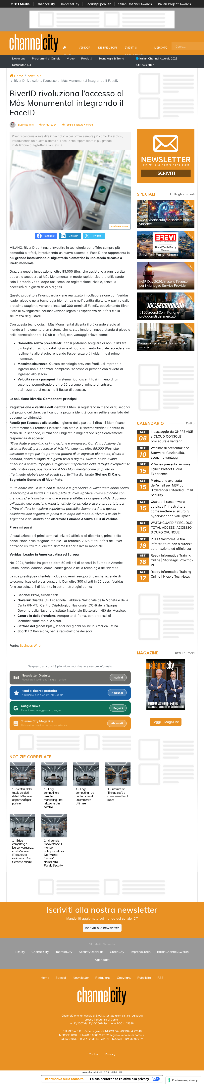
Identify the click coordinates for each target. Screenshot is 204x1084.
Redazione (103, 978)
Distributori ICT (21, 65)
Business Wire (26, 124)
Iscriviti (118, 677)
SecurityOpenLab (98, 4)
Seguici (118, 708)
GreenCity (117, 952)
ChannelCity (46, 4)
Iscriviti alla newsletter (102, 928)
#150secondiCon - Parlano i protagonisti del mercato (159, 314)
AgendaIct (102, 960)
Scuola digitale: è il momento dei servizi (163, 345)
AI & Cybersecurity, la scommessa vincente (164, 221)
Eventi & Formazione (134, 50)
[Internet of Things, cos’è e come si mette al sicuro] (117, 774)
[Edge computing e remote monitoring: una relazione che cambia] (54, 774)
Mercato (161, 47)
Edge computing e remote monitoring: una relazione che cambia (53, 798)
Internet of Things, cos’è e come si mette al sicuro (117, 794)
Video (71, 58)
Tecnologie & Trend (111, 58)
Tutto (189, 423)
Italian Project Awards (174, 4)
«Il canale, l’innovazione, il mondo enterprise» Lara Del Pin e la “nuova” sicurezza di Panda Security (54, 852)
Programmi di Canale (46, 58)
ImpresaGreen (141, 952)
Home (67, 48)
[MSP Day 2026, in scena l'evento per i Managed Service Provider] (165, 276)
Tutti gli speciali (181, 194)
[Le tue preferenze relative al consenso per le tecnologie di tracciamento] (183, 1080)
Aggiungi (117, 692)
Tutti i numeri (183, 653)
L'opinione (19, 58)
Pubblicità (144, 978)
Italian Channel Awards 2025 (158, 58)
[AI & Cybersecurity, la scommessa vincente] (165, 214)
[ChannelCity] (34, 43)
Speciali (61, 978)
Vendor (84, 47)
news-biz (34, 76)
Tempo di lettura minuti (79, 124)
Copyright (124, 978)
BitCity (20, 952)
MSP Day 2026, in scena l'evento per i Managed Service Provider (163, 283)
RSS (160, 978)
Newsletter (146, 65)
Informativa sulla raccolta (63, 1079)
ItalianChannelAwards (173, 952)
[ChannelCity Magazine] (165, 684)
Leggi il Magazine (165, 722)
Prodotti (86, 58)
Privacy (110, 1054)
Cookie (93, 1054)
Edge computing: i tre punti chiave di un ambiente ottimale (85, 796)
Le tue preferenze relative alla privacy (119, 1079)
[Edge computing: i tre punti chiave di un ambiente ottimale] (86, 774)
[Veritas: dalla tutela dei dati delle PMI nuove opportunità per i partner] (22, 774)
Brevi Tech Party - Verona (158, 254)
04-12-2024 (49, 124)
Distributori (107, 47)
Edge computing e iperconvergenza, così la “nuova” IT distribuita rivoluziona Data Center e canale (22, 851)
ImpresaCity (70, 4)
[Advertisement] (102, 887)
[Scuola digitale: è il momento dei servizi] (165, 337)
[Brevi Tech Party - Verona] (165, 245)
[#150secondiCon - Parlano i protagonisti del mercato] (165, 306)
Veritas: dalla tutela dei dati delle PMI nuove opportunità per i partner (22, 796)
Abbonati (117, 723)
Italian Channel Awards (135, 4)
